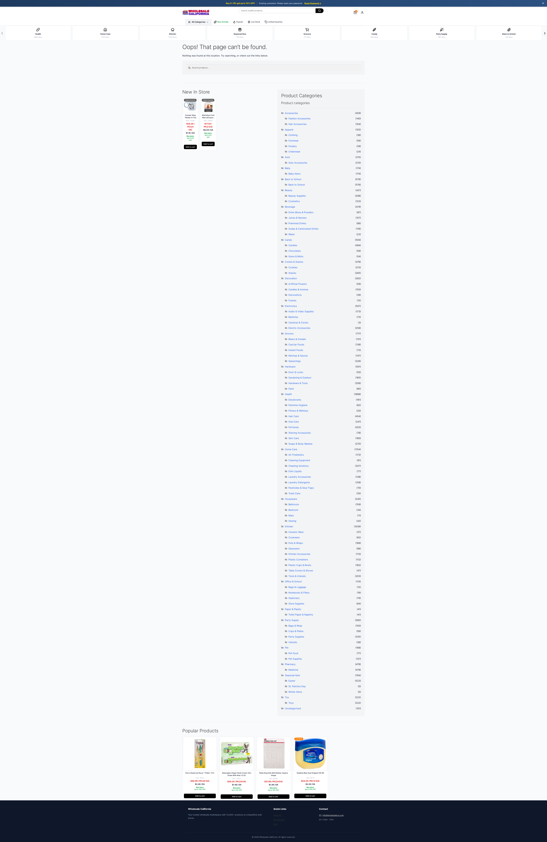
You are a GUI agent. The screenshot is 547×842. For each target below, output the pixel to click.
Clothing (293, 135)
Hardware (290, 366)
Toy (287, 697)
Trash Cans (294, 493)
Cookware (294, 537)
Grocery (289, 333)
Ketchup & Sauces (298, 355)
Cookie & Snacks (294, 261)
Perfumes (293, 427)
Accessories (291, 113)
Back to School (293, 179)
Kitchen (289, 526)
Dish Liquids (295, 471)
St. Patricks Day (297, 686)
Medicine (293, 669)
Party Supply (292, 620)
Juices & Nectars (297, 217)
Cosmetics (294, 201)
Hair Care (293, 416)
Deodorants (294, 399)
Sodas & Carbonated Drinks (303, 228)
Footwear (293, 140)
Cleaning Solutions (298, 465)
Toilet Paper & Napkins (300, 614)
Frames (292, 300)
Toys (291, 702)
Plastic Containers (298, 559)
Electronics (291, 306)
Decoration (291, 278)
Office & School (293, 581)
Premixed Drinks (297, 223)
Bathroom (293, 504)
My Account (279, 819)
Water (291, 234)
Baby (287, 168)
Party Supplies (296, 636)
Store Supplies (296, 603)
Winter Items (295, 691)
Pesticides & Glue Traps (301, 487)
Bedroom (293, 509)
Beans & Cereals (297, 339)
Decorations (295, 294)
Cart (275, 824)
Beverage (290, 206)
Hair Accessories (297, 124)
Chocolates (294, 250)
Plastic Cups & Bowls (299, 565)
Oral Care (293, 421)
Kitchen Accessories (299, 554)
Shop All (277, 815)
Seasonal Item (292, 675)
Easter (291, 680)
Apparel (289, 129)
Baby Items (294, 173)
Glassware (294, 548)
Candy (288, 239)
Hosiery (292, 146)
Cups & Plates (295, 631)
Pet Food (293, 653)
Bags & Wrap (295, 625)
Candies (292, 245)
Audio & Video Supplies (301, 311)
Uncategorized (293, 708)
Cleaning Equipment (299, 460)
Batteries (293, 317)
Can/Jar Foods (296, 344)
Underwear (294, 151)
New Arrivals (222, 22)
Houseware (291, 499)
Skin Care (293, 438)
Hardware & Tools (298, 383)
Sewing (292, 520)
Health (288, 394)
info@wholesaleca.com (333, 815)
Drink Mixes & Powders (300, 212)
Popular (239, 22)
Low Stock (255, 22)
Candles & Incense (298, 289)
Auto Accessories (297, 162)
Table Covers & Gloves (300, 570)
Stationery (294, 598)
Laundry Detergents (299, 482)
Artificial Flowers (297, 283)
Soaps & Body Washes (300, 443)
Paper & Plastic (293, 609)
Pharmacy (290, 664)
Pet (286, 647)
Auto (287, 157)
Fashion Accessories (299, 118)
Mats (291, 515)
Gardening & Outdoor (299, 377)
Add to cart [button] (190, 147)
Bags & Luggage (297, 587)
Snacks (292, 272)
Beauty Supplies (297, 195)
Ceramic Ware (296, 532)
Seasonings (294, 361)
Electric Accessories (299, 328)
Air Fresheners (296, 454)
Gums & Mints (295, 256)
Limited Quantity (275, 22)
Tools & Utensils (297, 576)
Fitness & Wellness (298, 410)
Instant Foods (295, 350)
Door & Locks (295, 372)
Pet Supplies (295, 658)
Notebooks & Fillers (299, 592)
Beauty (288, 190)
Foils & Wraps (295, 543)
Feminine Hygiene (297, 405)
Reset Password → (312, 3)
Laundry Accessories (299, 476)
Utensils (292, 642)
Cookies (292, 267)
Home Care (291, 449)
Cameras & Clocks (298, 322)
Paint (291, 388)
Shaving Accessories (299, 432)
